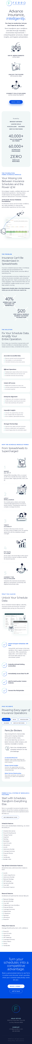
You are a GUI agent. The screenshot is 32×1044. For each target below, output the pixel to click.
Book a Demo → (16, 986)
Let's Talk (16, 991)
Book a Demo (16, 102)
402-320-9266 (16, 1031)
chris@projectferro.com (16, 1029)
